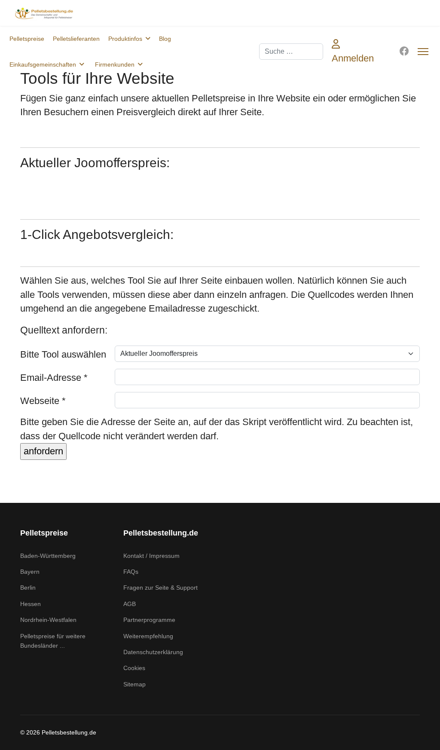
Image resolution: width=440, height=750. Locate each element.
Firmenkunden (114, 64)
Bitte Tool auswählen (63, 354)
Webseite (43, 400)
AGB (129, 603)
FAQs (130, 571)
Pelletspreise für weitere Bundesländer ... (53, 641)
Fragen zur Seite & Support (160, 587)
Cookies (134, 667)
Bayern (30, 571)
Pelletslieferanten (76, 38)
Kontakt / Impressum (151, 555)
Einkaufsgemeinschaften (42, 64)
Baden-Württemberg (48, 555)
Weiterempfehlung (148, 636)
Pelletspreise (26, 38)
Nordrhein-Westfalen (48, 619)
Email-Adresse (54, 377)
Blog (165, 38)
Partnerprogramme (149, 619)
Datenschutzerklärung (153, 652)
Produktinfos (125, 38)
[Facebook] (404, 51)
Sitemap (134, 684)
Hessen (30, 603)
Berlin (28, 587)
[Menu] (423, 51)
